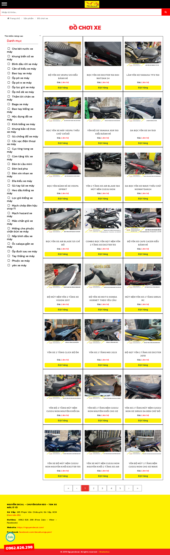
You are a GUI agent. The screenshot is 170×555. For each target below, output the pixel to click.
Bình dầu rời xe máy (25, 63)
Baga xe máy (20, 104)
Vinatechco (104, 551)
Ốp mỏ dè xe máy (23, 91)
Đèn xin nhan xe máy (20, 175)
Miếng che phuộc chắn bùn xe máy (20, 230)
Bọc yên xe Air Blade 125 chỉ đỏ (63, 243)
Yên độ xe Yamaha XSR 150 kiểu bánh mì (103, 132)
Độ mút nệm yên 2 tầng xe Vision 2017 (63, 298)
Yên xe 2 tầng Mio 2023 (103, 352)
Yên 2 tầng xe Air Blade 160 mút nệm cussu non (103, 187)
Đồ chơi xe (42, 18)
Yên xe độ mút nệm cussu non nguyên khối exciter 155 (63, 465)
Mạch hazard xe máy (19, 215)
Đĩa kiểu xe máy (22, 180)
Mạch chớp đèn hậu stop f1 (22, 207)
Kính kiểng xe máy (23, 124)
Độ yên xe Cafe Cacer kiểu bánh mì (143, 243)
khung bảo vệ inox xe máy (21, 130)
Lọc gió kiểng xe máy (20, 199)
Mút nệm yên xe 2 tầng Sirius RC (143, 298)
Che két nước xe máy (20, 50)
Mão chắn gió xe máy (20, 222)
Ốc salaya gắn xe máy (20, 245)
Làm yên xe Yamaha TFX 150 (143, 75)
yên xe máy (19, 265)
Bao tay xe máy (22, 73)
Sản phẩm (29, 18)
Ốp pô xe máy (20, 77)
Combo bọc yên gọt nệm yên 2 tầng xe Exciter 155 (103, 243)
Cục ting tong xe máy (20, 150)
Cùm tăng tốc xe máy (20, 158)
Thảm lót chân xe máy (20, 98)
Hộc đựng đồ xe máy (19, 118)
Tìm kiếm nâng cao (13, 36)
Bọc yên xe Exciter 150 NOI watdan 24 (103, 76)
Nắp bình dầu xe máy (20, 238)
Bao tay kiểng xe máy (20, 110)
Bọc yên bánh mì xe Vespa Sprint (63, 187)
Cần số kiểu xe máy (24, 68)
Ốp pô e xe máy (22, 82)
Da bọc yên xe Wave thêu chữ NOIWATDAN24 (143, 187)
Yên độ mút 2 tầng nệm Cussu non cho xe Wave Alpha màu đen (143, 467)
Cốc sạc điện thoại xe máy (21, 143)
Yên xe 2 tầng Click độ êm (63, 352)
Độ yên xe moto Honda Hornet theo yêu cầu (103, 298)
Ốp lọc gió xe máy (23, 87)
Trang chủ (15, 18)
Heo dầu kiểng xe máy (20, 192)
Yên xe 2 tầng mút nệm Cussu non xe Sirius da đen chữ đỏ (143, 409)
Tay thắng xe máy (23, 255)
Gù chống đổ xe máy (25, 136)
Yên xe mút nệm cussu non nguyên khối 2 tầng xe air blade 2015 (102, 467)
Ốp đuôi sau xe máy (24, 251)
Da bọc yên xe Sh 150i (143, 130)
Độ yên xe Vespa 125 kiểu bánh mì (63, 76)
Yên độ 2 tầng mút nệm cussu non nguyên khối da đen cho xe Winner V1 (63, 411)
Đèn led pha (20, 168)
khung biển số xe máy (20, 58)
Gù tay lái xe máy (23, 185)
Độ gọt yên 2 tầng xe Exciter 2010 (143, 354)
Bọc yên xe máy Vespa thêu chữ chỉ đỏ (63, 132)
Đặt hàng (63, 87)
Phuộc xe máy (21, 260)
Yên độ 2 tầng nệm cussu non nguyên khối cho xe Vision (102, 411)
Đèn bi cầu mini (22, 163)
